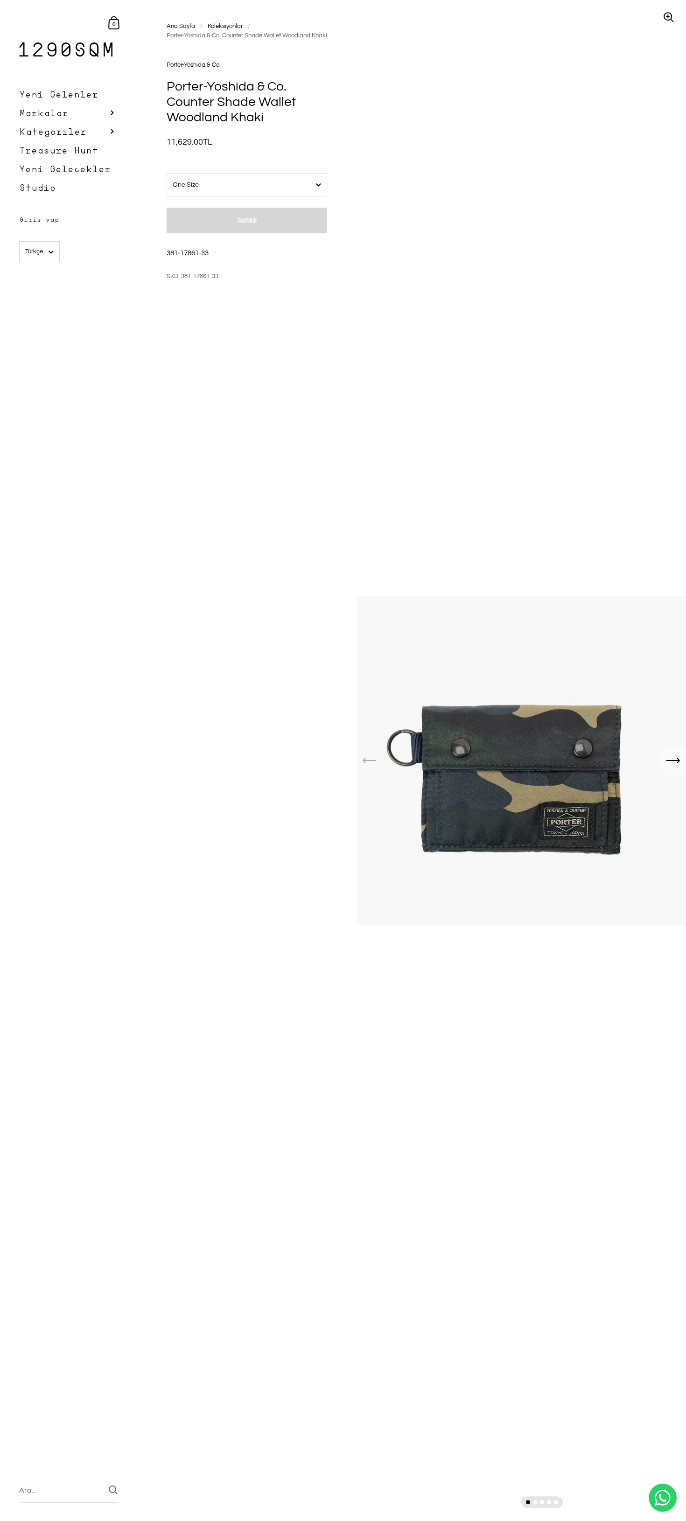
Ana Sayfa (181, 26)
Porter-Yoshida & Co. (194, 65)
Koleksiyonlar (225, 26)
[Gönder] (113, 1490)
